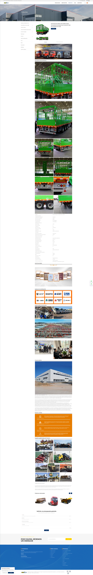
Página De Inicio (53, 550)
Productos (52, 553)
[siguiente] (48, 38)
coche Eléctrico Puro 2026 (25, 25)
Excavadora (64, 562)
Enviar (46, 530)
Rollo (21, 42)
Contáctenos (52, 557)
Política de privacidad (35, 572)
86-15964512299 (83, 0)
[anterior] (35, 38)
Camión (22, 36)
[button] (69, 493)
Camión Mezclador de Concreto (26, 29)
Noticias (52, 554)
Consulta (53, 28)
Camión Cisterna (23, 49)
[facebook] (86, 0)
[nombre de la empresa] (6, 2)
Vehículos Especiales (24, 38)
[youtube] (70, 571)
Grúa (21, 40)
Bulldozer (22, 47)
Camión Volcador (23, 31)
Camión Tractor (23, 27)
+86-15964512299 (23, 555)
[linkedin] (89, 0)
